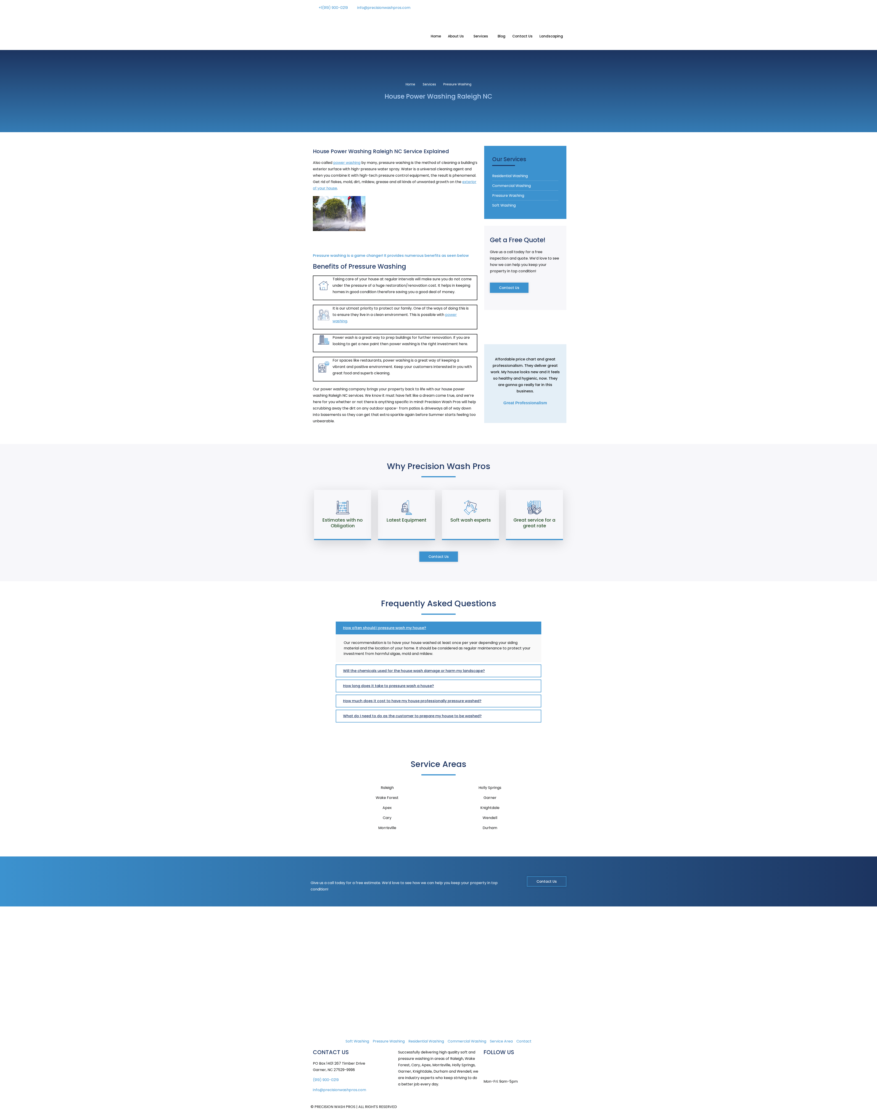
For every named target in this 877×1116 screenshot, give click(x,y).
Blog (501, 36)
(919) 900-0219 (326, 1079)
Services (480, 36)
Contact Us (522, 36)
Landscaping (551, 36)
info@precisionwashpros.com (339, 1089)
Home (436, 36)
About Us (456, 36)
